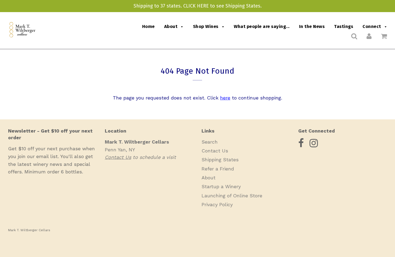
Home (148, 26)
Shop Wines (206, 26)
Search (210, 142)
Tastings (343, 26)
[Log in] (369, 36)
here (225, 98)
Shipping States (220, 159)
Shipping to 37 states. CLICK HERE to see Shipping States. (198, 6)
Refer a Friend (218, 169)
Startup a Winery (221, 186)
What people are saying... (262, 26)
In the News (312, 26)
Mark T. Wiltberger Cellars (29, 230)
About (171, 26)
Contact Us (215, 151)
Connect (372, 26)
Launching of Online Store (232, 195)
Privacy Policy (217, 204)
